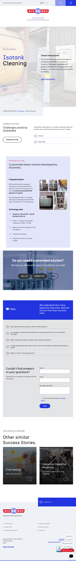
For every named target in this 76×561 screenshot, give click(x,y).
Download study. (12, 140)
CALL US (24, 276)
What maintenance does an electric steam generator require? (28, 340)
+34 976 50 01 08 (38, 18)
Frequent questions (44, 523)
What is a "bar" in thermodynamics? (20, 353)
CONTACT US (39, 276)
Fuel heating (13, 469)
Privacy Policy (8, 523)
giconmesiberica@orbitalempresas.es (38, 20)
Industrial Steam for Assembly (54, 466)
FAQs (53, 276)
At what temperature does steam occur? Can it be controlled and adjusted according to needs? (37, 347)
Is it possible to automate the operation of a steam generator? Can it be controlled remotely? (35, 334)
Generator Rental (44, 527)
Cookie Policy (8, 527)
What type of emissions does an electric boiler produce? (26, 327)
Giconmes (21, 111)
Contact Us (47, 502)
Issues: (38, 136)
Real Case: (40, 142)
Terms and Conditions (10, 530)
